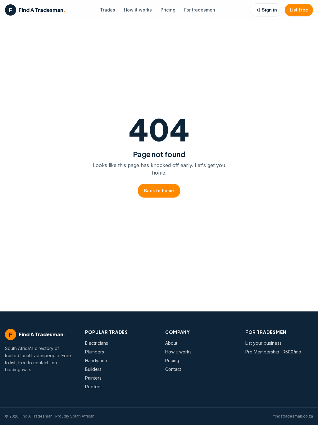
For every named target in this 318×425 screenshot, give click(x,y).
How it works (138, 9)
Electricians (96, 343)
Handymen (96, 360)
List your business (263, 343)
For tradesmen (199, 9)
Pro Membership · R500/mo (273, 351)
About (171, 343)
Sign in (269, 9)
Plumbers (94, 351)
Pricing (168, 9)
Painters (93, 378)
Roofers (93, 386)
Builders (93, 369)
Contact (173, 369)
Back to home (159, 190)
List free (299, 9)
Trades (107, 9)
